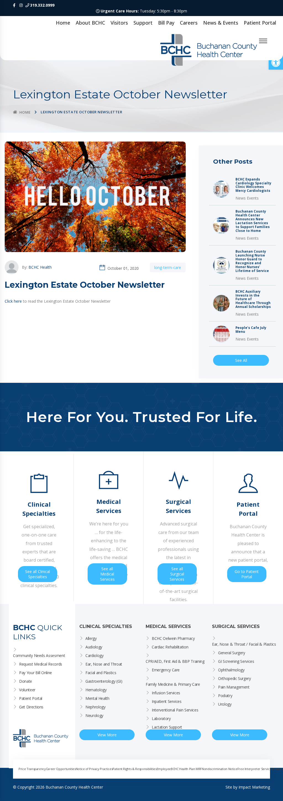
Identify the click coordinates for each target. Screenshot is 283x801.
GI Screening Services (236, 661)
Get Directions (31, 707)
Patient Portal (260, 22)
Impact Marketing (254, 787)
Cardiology (94, 655)
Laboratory (161, 718)
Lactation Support (167, 727)
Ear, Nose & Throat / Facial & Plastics (244, 644)
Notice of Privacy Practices (94, 769)
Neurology (94, 715)
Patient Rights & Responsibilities (134, 769)
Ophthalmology (231, 669)
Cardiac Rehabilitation (170, 647)
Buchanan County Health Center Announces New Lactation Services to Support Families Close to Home (252, 221)
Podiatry (225, 695)
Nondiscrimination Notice (219, 769)
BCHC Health (40, 267)
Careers (189, 22)
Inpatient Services (167, 701)
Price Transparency (32, 769)
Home (63, 22)
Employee (164, 769)
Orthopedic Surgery (234, 678)
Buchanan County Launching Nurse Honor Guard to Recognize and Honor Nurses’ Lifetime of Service (252, 261)
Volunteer (27, 689)
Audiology (93, 647)
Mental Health (97, 698)
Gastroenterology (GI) (103, 681)
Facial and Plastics (100, 672)
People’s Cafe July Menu (250, 330)
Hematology (96, 689)
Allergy (91, 638)
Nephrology (95, 707)
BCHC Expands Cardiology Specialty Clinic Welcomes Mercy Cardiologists (253, 185)
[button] (276, 62)
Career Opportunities (61, 769)
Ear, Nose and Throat (103, 664)
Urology (225, 704)
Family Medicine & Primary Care (173, 684)
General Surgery (231, 652)
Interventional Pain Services (175, 710)
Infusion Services (166, 692)
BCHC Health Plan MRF (186, 769)
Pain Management (234, 687)
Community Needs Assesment (39, 655)
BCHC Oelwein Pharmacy (173, 638)
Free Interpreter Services (255, 769)
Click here (13, 301)
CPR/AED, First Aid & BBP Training (175, 661)
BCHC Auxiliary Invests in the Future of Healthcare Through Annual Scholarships (253, 299)
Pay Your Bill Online (35, 672)
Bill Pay (166, 22)
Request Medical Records (40, 664)
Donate (25, 681)
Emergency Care (166, 669)
